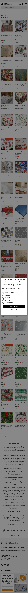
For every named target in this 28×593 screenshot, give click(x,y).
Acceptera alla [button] (14, 306)
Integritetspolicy (5, 289)
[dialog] (14, 296)
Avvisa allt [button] (14, 309)
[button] (14, 313)
